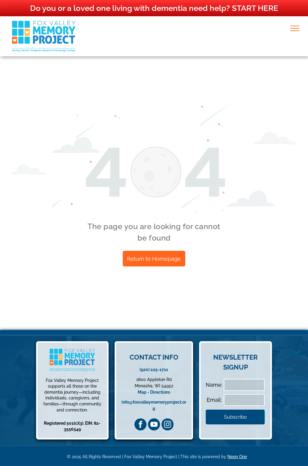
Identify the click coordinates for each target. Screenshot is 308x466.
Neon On (236, 456)
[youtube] (154, 424)
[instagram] (168, 424)
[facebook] (140, 424)
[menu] (295, 28)
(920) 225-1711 (154, 369)
